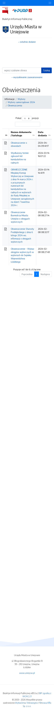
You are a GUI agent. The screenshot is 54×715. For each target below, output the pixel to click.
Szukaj (46, 70)
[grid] (27, 197)
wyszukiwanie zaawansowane (27, 77)
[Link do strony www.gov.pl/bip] (7, 10)
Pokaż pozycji (27, 118)
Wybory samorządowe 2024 (21, 102)
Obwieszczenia (15, 105)
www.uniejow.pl (27, 673)
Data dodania (42, 134)
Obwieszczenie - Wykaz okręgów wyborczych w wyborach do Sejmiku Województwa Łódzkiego (22, 255)
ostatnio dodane (28, 41)
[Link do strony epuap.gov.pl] (22, 10)
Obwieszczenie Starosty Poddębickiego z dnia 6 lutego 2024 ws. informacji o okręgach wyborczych (22, 235)
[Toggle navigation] (50, 3)
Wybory (21, 99)
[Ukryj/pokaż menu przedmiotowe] (4, 3)
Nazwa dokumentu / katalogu (21, 134)
